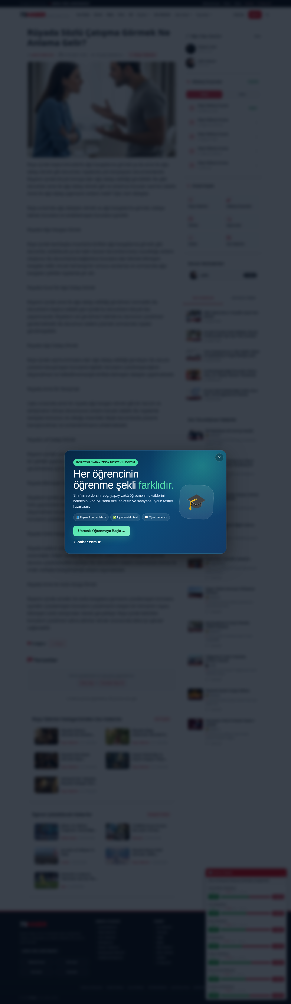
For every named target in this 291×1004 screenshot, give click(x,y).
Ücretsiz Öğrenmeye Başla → (101, 531)
